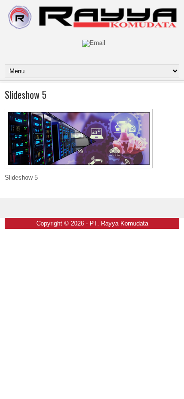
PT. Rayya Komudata (119, 223)
